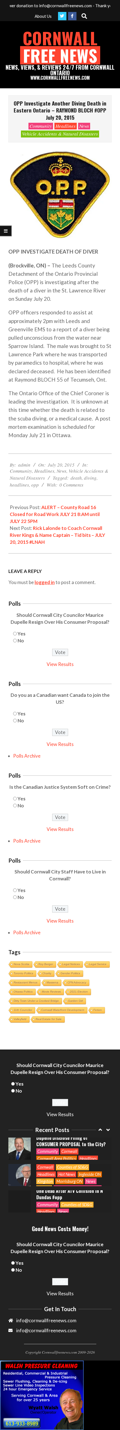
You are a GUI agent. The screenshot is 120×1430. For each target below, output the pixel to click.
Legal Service (98, 964)
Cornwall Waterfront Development (62, 1009)
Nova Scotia (21, 964)
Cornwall (69, 1151)
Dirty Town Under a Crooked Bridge (36, 1000)
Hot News (66, 1174)
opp (35, 485)
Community (41, 126)
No (21, 640)
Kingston (45, 1181)
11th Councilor (23, 1009)
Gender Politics (70, 973)
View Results (60, 664)
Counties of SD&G (72, 1166)
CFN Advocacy (77, 982)
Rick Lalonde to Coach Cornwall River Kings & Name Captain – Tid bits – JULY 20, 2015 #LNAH (57, 535)
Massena (52, 982)
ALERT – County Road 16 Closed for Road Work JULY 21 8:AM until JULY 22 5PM (55, 514)
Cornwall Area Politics (56, 1158)
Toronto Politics (23, 973)
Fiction (97, 1009)
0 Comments (71, 485)
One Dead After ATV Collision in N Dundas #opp (69, 1194)
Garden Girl (75, 1000)
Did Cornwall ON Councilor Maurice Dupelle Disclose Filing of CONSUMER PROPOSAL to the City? (71, 1137)
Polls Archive (26, 756)
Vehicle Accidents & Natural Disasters (60, 134)
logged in (45, 582)
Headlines (66, 126)
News (84, 126)
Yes (21, 634)
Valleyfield (20, 1019)
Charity (46, 973)
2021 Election (79, 991)
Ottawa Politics (23, 991)
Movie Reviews (51, 991)
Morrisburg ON (69, 1181)
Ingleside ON (90, 1174)
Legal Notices (71, 964)
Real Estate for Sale (49, 1019)
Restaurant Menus (25, 982)
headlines (19, 485)
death (76, 478)
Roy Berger (46, 964)
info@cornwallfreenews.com (46, 1330)
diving (90, 478)
